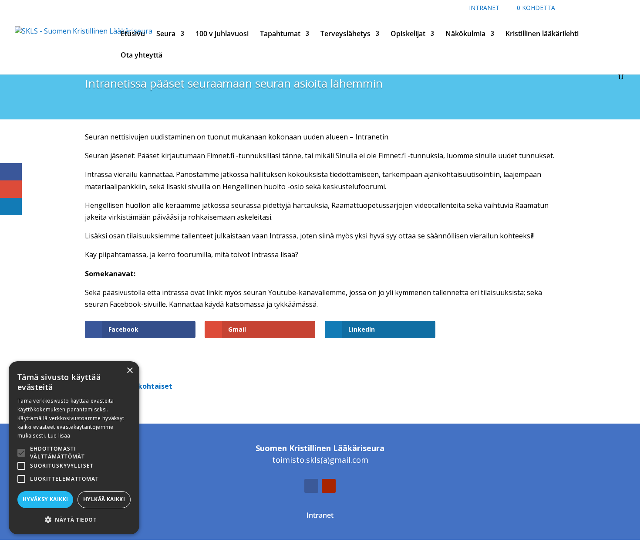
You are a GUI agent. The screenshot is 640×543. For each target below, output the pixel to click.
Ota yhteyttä (141, 56)
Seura (165, 34)
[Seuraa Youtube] (329, 486)
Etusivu (133, 34)
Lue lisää (59, 435)
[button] (74, 520)
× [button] (129, 370)
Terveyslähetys (345, 34)
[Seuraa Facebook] (311, 486)
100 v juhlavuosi (222, 34)
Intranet (484, 8)
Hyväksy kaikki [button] (45, 499)
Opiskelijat (408, 34)
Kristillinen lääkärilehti (542, 34)
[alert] (74, 447)
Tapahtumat (280, 34)
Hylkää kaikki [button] (104, 499)
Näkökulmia (465, 34)
